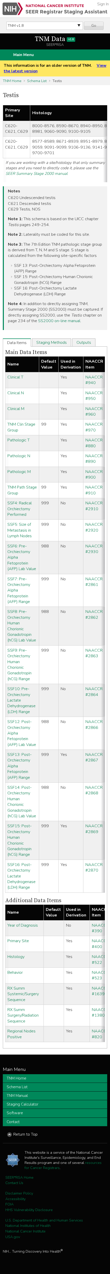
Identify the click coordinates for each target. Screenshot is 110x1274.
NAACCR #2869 (94, 828)
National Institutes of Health (28, 1225)
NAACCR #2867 (94, 757)
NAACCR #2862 (94, 614)
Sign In (103, 4)
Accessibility (15, 1198)
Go (93, 25)
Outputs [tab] (83, 342)
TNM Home (12, 80)
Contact (13, 1121)
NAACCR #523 (100, 975)
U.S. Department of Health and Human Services (44, 1220)
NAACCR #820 (100, 1034)
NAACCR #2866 (94, 724)
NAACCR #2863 (94, 653)
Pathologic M (19, 472)
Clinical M (15, 409)
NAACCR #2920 (94, 527)
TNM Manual (17, 1095)
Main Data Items (26, 352)
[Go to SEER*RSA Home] (55, 9)
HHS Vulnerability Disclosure (29, 1209)
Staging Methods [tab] (51, 342)
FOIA (9, 1204)
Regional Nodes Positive (21, 1034)
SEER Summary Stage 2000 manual (37, 173)
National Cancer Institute (25, 1231)
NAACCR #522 (100, 959)
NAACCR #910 (94, 490)
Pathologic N (18, 456)
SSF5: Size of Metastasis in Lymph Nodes (19, 530)
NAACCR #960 (94, 411)
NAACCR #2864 (94, 691)
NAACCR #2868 (94, 790)
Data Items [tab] (17, 343)
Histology (16, 957)
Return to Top (25, 1134)
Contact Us (14, 1182)
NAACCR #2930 (94, 549)
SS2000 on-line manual (59, 321)
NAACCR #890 (94, 458)
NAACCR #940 (94, 380)
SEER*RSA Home (19, 1177)
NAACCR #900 (94, 474)
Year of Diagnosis (22, 925)
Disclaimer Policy (19, 1193)
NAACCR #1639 (100, 991)
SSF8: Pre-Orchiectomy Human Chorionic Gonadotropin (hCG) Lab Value (21, 626)
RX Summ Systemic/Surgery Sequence (23, 994)
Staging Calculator (22, 1104)
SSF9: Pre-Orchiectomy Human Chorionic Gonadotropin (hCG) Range (19, 665)
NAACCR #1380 (100, 1012)
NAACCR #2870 (94, 867)
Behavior (15, 972)
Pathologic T (18, 440)
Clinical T (15, 377)
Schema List (37, 80)
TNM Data (54, 39)
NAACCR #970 (94, 427)
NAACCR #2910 (94, 505)
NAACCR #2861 (94, 581)
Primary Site (18, 941)
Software (15, 1112)
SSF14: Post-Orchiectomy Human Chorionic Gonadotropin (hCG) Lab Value (21, 802)
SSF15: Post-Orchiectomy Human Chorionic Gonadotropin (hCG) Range (19, 840)
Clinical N (15, 393)
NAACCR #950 (94, 395)
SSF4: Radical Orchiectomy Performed (19, 508)
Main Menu (23, 55)
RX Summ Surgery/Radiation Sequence (23, 1015)
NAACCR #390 (100, 928)
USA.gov (12, 1236)
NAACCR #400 (100, 943)
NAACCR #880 (94, 443)
